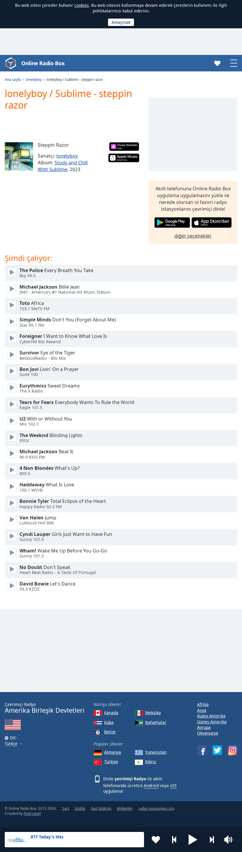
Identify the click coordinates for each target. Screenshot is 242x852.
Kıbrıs (150, 761)
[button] (193, 840)
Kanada (111, 712)
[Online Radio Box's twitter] (217, 750)
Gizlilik (80, 808)
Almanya (112, 752)
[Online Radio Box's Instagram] (232, 750)
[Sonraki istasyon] (212, 840)
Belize (110, 732)
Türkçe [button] (11, 743)
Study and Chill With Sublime (63, 166)
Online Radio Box (42, 63)
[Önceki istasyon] (174, 840)
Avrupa (204, 727)
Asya (201, 710)
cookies (81, 5)
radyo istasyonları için (156, 808)
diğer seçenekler (193, 236)
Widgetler (125, 808)
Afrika (203, 704)
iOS (173, 785)
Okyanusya (207, 733)
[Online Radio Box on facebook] (202, 750)
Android (151, 785)
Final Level (32, 813)
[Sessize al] (230, 840)
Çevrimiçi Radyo (44, 707)
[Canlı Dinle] (12, 272)
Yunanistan (155, 752)
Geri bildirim (101, 808)
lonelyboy (67, 156)
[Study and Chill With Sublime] (19, 156)
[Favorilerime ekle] (156, 840)
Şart (65, 808)
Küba (109, 722)
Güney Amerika (212, 722)
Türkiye (111, 761)
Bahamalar (155, 722)
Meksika (153, 712)
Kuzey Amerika (211, 716)
